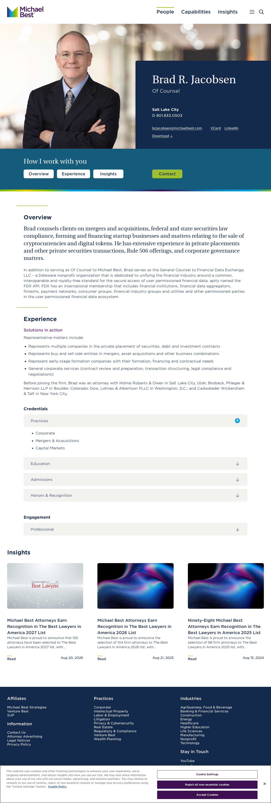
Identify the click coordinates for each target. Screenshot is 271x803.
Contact (167, 174)
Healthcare (189, 723)
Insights (228, 12)
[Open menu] (251, 11)
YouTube (187, 761)
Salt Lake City (165, 109)
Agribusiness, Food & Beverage (206, 707)
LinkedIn (231, 128)
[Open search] (261, 12)
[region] (135, 784)
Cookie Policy (57, 786)
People (165, 12)
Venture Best (18, 711)
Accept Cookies (207, 794)
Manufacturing (192, 735)
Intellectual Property (111, 711)
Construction (191, 715)
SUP (10, 715)
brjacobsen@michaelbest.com (177, 128)
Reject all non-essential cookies (207, 784)
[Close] (264, 783)
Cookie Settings (207, 774)
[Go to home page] (25, 12)
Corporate (102, 707)
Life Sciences (191, 731)
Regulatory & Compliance (115, 731)
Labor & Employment (111, 715)
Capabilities (196, 12)
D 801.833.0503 (167, 115)
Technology (190, 743)
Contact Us (16, 732)
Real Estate (103, 727)
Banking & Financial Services (204, 711)
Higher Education (194, 727)
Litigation (102, 719)
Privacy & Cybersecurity (114, 723)
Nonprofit (188, 739)
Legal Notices (18, 740)
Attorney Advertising (24, 736)
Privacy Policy (19, 744)
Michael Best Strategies (26, 707)
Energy (186, 719)
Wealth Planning (107, 739)
